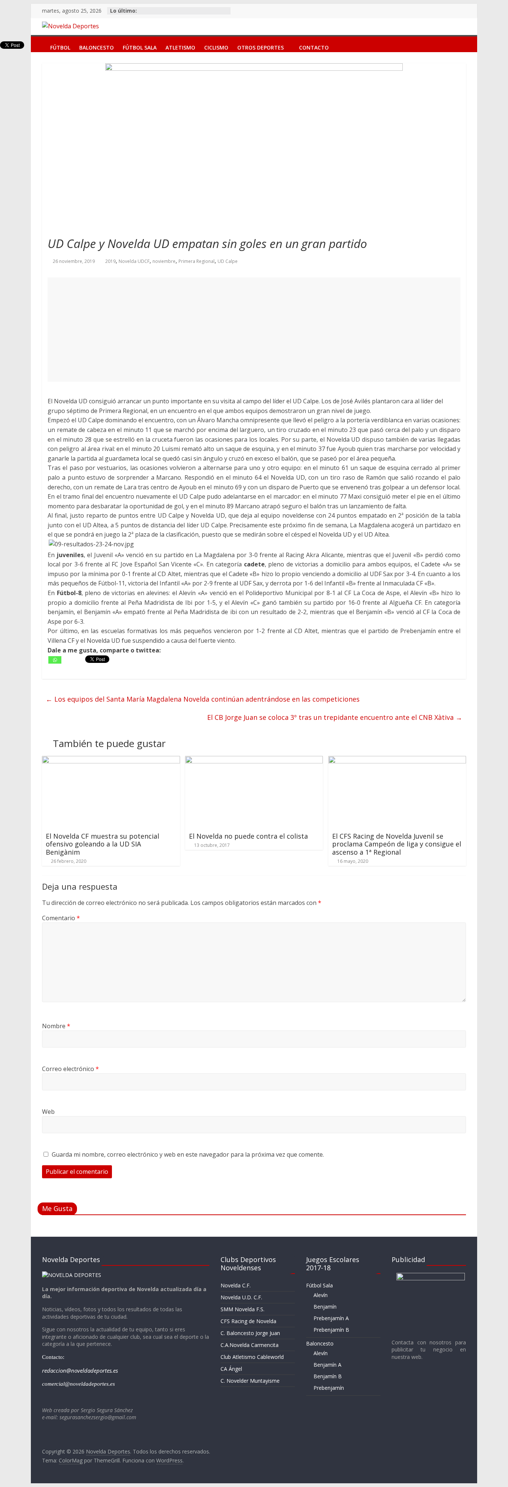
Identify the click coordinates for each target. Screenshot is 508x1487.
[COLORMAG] (71, 1274)
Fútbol (60, 46)
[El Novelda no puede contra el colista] (254, 760)
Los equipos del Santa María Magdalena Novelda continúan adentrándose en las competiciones (203, 699)
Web (48, 1112)
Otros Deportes (260, 46)
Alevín (321, 1295)
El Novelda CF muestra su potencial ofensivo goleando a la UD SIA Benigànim (102, 844)
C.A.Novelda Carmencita (250, 1344)
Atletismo (180, 46)
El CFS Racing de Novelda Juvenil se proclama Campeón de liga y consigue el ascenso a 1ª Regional (396, 844)
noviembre (164, 261)
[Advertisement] (254, 329)
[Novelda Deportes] (38, 42)
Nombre (56, 1026)
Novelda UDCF (134, 261)
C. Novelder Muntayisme (250, 1380)
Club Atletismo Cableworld (252, 1356)
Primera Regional (197, 261)
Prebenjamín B (331, 1329)
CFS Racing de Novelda (248, 1321)
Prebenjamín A (331, 1318)
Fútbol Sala (140, 46)
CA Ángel (231, 1368)
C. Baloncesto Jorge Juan (250, 1333)
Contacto (314, 46)
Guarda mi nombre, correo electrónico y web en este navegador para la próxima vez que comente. (188, 1154)
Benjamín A (327, 1364)
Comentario (61, 918)
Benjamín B (328, 1376)
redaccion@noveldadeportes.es (80, 1370)
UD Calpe (228, 261)
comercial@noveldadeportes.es (78, 1384)
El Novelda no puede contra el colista (248, 836)
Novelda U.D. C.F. (241, 1297)
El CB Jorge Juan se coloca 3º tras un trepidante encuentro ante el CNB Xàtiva (334, 717)
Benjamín (325, 1306)
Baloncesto (96, 46)
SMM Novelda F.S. (242, 1309)
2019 (110, 261)
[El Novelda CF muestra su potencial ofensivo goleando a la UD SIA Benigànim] (111, 760)
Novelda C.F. (236, 1285)
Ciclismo (216, 46)
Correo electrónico (70, 1069)
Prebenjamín (329, 1387)
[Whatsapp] (54, 660)
